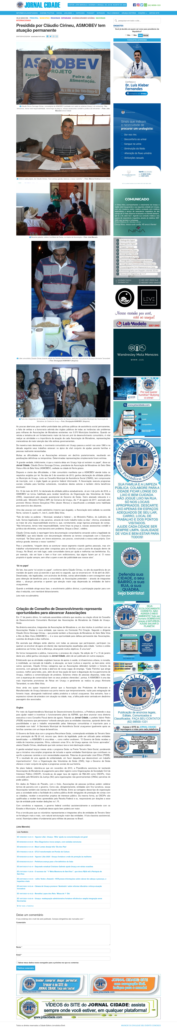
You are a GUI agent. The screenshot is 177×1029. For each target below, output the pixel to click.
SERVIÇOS (101, 13)
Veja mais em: (22, 18)
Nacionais (100, 18)
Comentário (21, 922)
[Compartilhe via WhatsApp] (53, 36)
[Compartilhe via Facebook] (47, 36)
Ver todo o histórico (26, 906)
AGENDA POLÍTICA (47, 13)
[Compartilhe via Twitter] (50, 36)
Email (19, 955)
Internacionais (23, 20)
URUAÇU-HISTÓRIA (129, 13)
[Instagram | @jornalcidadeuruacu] (138, 5)
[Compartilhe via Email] (56, 36)
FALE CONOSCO (113, 13)
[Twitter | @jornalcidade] (141, 5)
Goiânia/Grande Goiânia (83, 18)
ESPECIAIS (80, 13)
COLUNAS (68, 13)
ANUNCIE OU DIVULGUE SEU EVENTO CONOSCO (141, 1025)
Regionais (55, 18)
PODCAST (90, 13)
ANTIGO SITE (154, 13)
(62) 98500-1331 (154, 5)
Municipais (44, 18)
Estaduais (66, 18)
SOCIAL (59, 13)
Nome (19, 947)
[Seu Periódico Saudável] (38, 4)
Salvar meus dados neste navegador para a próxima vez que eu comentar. (48, 962)
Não (135, 35)
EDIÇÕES (142, 13)
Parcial (145, 35)
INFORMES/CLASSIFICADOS (27, 13)
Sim (128, 35)
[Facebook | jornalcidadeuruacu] (134, 5)
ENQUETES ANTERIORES (138, 40)
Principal (34, 18)
